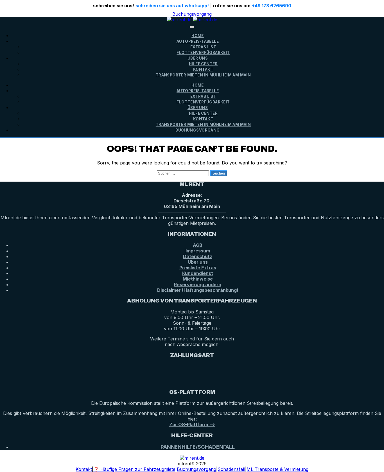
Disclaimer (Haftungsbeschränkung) (197, 290)
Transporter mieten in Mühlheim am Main (203, 75)
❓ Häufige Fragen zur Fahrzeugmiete (134, 469)
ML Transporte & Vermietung (277, 469)
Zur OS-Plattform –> (192, 424)
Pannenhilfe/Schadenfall (198, 447)
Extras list (203, 47)
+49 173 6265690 (271, 5)
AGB (197, 245)
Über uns (198, 262)
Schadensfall (231, 469)
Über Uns (198, 58)
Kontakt (203, 69)
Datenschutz (197, 256)
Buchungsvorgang (192, 14)
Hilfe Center (203, 64)
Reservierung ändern (197, 284)
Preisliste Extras (197, 267)
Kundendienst (197, 273)
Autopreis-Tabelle (198, 41)
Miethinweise (198, 279)
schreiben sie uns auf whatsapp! (172, 5)
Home (197, 35)
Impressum (198, 251)
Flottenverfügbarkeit (203, 52)
